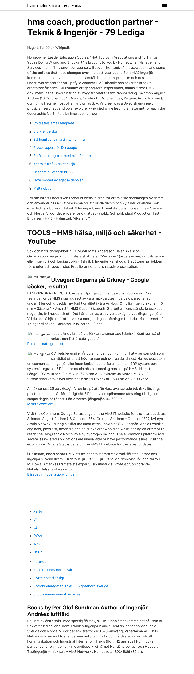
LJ (35, 528)
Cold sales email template (53, 123)
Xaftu (37, 511)
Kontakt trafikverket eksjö (54, 164)
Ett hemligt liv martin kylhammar (59, 139)
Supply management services (56, 594)
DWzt (37, 536)
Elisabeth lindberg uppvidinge (50, 474)
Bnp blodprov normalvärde (54, 570)
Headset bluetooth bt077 (53, 172)
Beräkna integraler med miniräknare (62, 156)
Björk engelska (45, 131)
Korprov (39, 562)
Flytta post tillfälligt (48, 578)
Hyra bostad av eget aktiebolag (58, 180)
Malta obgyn (43, 188)
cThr (37, 519)
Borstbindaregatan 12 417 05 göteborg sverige (70, 586)
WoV (37, 544)
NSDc (37, 552)
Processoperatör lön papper (55, 148)
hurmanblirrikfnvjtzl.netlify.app (54, 5)
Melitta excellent (40, 404)
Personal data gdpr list (45, 344)
